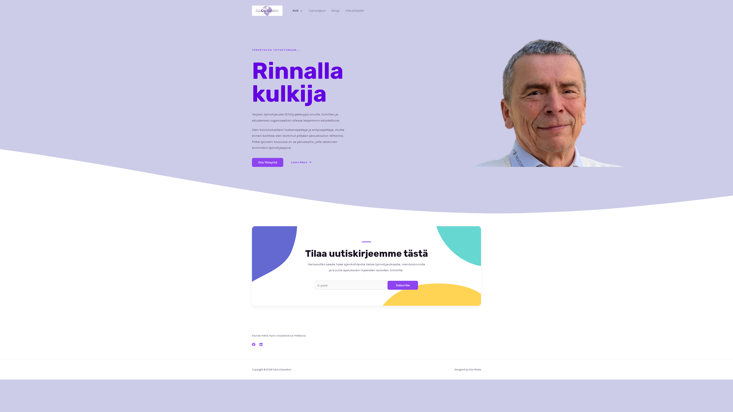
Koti (295, 10)
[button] (267, 162)
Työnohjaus (316, 10)
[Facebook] (253, 344)
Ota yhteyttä (355, 10)
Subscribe (403, 285)
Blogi (335, 10)
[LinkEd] (261, 344)
